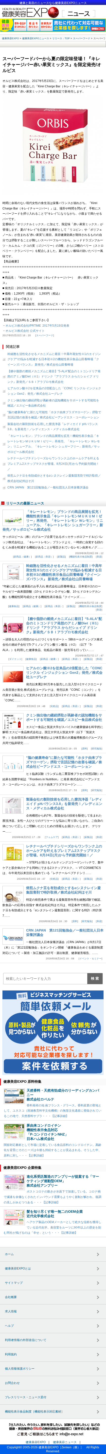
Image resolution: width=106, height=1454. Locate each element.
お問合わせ (12, 1383)
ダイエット (15, 659)
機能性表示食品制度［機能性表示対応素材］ (34, 1411)
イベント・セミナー (90, 958)
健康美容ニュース (65, 1442)
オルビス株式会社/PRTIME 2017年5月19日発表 (37, 325)
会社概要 (11, 1297)
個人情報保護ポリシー (20, 1368)
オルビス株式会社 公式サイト (25, 331)
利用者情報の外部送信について (25, 1340)
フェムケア (52, 837)
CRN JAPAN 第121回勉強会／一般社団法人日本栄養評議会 (47, 487)
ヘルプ (9, 1325)
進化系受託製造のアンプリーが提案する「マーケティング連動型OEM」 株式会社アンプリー (63, 1180)
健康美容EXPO (36, 1442)
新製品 (61, 556)
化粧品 (54, 706)
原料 (84, 748)
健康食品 (14, 606)
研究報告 (97, 748)
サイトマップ (14, 1283)
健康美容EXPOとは (18, 1268)
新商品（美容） (44, 556)
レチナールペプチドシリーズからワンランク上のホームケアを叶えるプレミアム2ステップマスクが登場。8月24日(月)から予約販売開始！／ (53, 464)
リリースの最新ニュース (25, 503)
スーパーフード (44, 335)
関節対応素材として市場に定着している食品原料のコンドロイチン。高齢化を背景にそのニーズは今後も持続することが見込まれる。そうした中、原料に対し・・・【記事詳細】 (52, 1150)
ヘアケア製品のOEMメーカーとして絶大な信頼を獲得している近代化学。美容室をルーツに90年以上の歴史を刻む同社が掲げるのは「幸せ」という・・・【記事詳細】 (52, 1227)
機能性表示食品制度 (81, 556)
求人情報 (11, 1311)
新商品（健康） (22, 556)
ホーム (9, 1254)
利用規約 (11, 1354)
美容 (99, 556)
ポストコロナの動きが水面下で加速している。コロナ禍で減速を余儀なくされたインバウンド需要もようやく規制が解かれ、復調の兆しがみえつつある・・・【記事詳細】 (52, 1197)
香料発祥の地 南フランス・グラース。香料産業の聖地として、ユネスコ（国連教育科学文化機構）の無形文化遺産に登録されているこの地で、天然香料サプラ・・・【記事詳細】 (52, 1111)
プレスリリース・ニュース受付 (25, 1397)
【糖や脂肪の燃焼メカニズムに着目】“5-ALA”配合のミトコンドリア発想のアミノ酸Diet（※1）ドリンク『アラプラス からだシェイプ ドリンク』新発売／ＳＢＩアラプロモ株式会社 (54, 377)
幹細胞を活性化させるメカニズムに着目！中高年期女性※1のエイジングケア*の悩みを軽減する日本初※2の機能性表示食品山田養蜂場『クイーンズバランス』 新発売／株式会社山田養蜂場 (54, 359)
